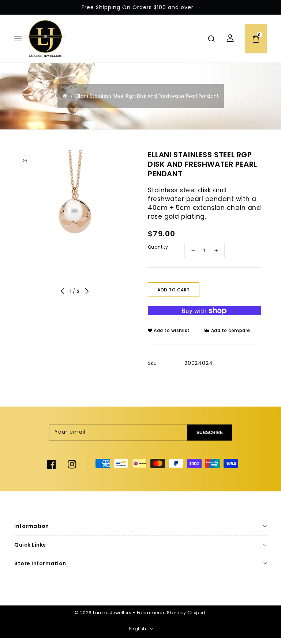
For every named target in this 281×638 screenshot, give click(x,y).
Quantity (158, 247)
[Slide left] (62, 292)
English (137, 629)
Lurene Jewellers (112, 612)
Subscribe (209, 432)
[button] (18, 40)
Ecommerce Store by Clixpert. (172, 612)
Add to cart (173, 290)
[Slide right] (87, 292)
